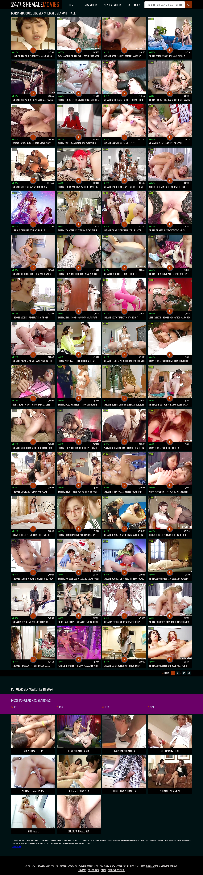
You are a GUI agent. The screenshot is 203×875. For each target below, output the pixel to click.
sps (152, 707)
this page (150, 866)
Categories (134, 5)
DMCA (103, 870)
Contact (82, 870)
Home (71, 5)
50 (189, 673)
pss (61, 707)
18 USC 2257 (93, 870)
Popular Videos (112, 5)
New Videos (91, 5)
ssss (106, 707)
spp (15, 707)
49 (184, 673)
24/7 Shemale (35, 4)
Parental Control (116, 870)
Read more (16, 846)
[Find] (188, 4)
